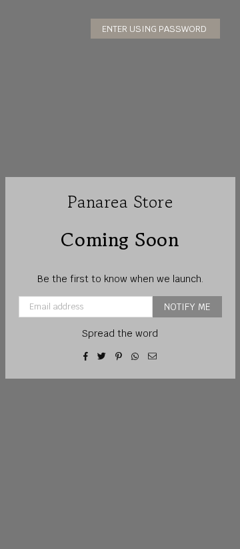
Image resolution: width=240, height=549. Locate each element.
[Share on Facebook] (86, 356)
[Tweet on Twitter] (102, 356)
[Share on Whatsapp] (135, 356)
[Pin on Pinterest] (119, 356)
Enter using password (155, 29)
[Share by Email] (152, 356)
